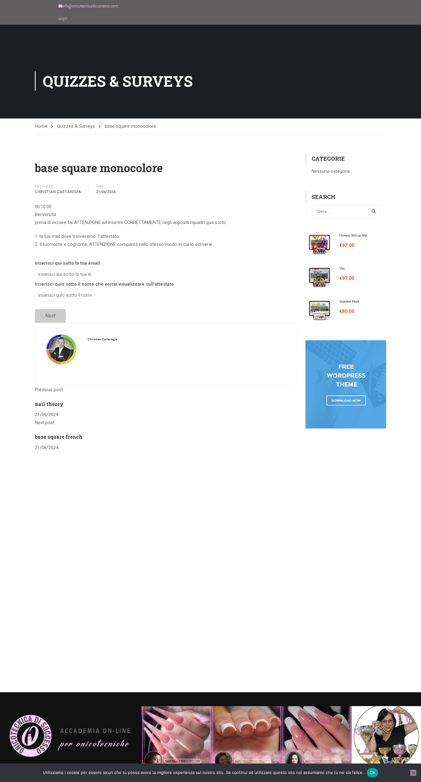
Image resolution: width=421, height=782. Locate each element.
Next (50, 316)
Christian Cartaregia (58, 192)
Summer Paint (349, 302)
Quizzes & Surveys (76, 126)
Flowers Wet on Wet (353, 236)
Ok (372, 772)
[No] (413, 773)
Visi (342, 269)
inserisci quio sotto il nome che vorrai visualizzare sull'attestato (104, 284)
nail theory (49, 404)
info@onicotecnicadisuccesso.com (90, 6)
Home (41, 126)
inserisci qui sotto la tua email (67, 263)
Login (63, 18)
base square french (58, 436)
